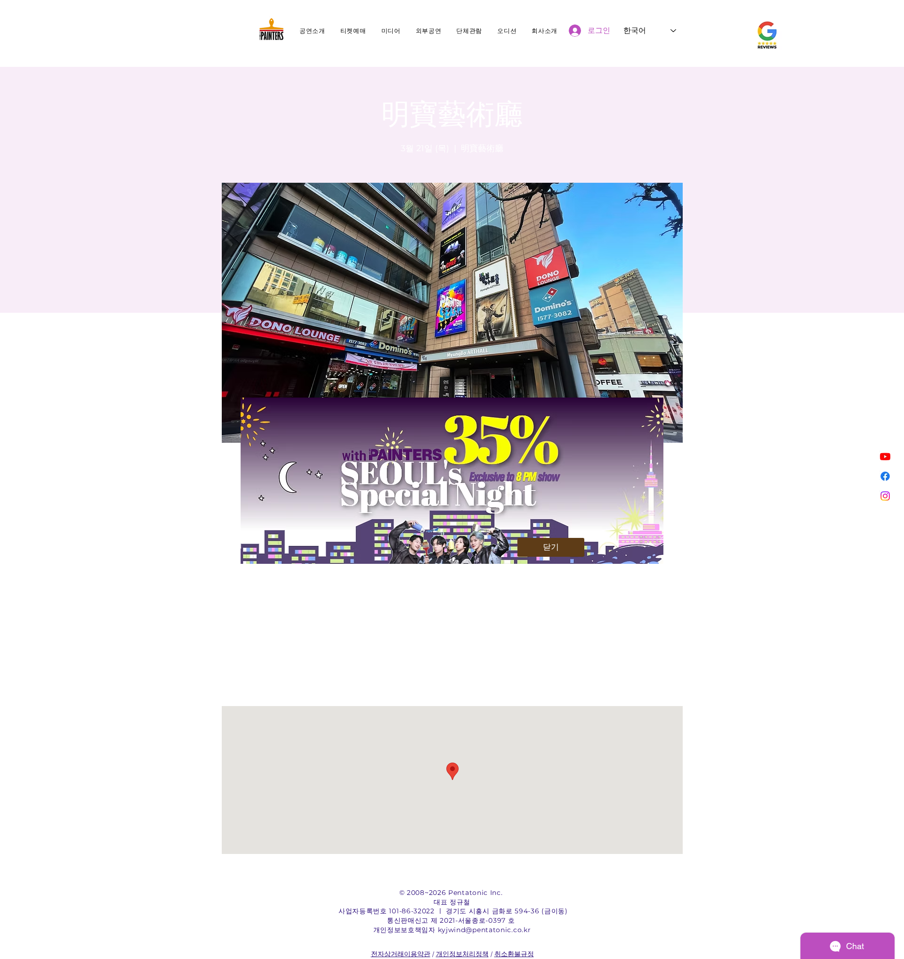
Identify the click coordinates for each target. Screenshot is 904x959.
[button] (550, 547)
